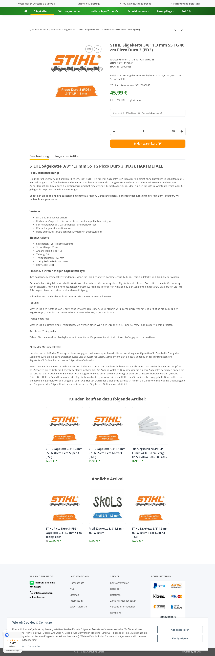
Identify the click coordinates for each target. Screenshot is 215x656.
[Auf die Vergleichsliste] (89, 49)
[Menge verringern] (114, 131)
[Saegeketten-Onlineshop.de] (26, 11)
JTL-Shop (198, 651)
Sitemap (74, 594)
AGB (72, 588)
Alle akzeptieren (180, 629)
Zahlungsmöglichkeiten (123, 600)
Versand (137, 100)
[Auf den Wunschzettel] (97, 49)
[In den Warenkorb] (32, 41)
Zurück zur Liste (40, 29)
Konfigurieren (180, 638)
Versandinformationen (123, 606)
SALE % (186, 11)
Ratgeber (115, 588)
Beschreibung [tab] (39, 156)
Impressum (76, 600)
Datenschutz (35, 646)
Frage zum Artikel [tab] (66, 156)
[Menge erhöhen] (181, 131)
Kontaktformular (119, 582)
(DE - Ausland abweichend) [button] (149, 112)
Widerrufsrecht (78, 606)
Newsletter (116, 612)
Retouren (115, 594)
